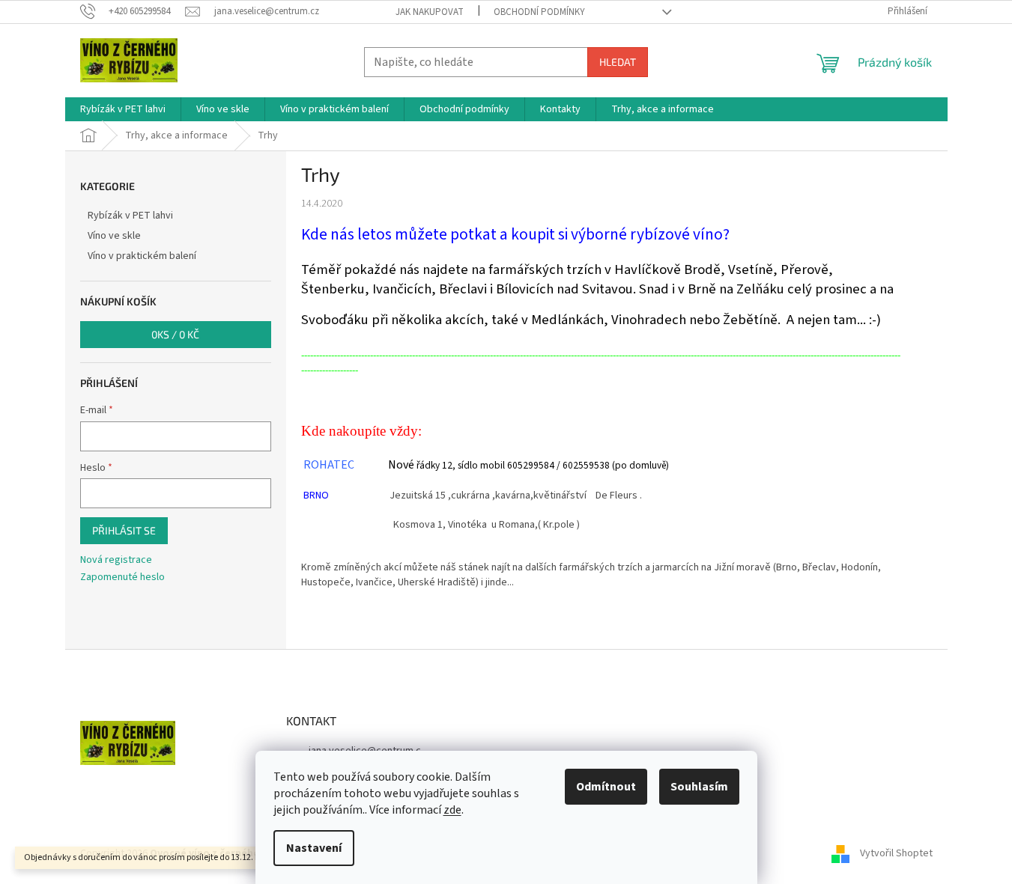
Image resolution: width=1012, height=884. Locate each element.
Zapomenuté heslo (122, 577)
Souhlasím (699, 786)
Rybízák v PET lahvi (130, 215)
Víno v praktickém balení (142, 256)
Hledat (617, 61)
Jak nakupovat (430, 12)
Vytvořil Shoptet (896, 853)
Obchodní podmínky (539, 12)
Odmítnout (606, 786)
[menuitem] (123, 109)
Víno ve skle (114, 235)
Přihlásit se (124, 530)
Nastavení (314, 848)
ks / (175, 334)
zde (452, 810)
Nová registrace (116, 560)
